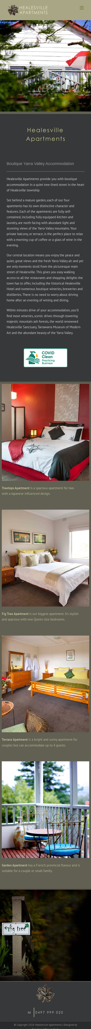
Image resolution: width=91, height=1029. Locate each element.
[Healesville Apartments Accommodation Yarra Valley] (45, 385)
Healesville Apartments (48, 1024)
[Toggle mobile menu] (82, 8)
